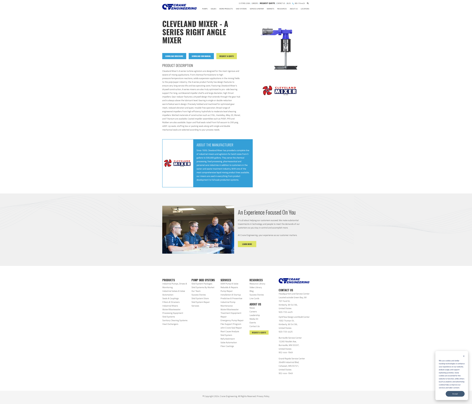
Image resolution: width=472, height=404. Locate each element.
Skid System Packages (202, 283)
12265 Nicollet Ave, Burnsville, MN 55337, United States (289, 345)
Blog (252, 291)
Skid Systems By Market (203, 287)
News (252, 307)
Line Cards (254, 298)
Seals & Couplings (170, 298)
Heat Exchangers (170, 324)
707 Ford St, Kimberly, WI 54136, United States (288, 304)
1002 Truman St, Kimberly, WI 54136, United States (288, 324)
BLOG (289, 3)
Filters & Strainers (171, 302)
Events (253, 322)
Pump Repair (227, 291)
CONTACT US (280, 3)
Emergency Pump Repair (232, 320)
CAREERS (255, 3)
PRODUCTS (168, 280)
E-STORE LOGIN (244, 3)
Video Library (256, 287)
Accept (455, 394)
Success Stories (199, 294)
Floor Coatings (227, 346)
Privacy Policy (263, 396)
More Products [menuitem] (226, 8)
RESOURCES (256, 280)
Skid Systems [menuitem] (241, 8)
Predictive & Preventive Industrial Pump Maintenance (231, 302)
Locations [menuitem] (305, 8)
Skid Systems (168, 316)
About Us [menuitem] (294, 8)
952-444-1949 (286, 352)
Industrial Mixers (170, 305)
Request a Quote (259, 332)
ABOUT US (255, 304)
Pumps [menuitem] (205, 8)
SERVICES (226, 280)
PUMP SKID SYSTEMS (203, 280)
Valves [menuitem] (213, 8)
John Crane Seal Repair (231, 327)
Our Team (196, 291)
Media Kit (254, 319)
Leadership (255, 315)
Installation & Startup (231, 294)
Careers (253, 311)
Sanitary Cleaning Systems (174, 320)
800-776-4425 (300, 3)
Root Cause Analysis (230, 331)
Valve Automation (229, 342)
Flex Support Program (231, 324)
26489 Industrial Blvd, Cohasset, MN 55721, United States (289, 366)
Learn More (247, 244)
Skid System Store (200, 298)
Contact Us (255, 326)
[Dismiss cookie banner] (464, 355)
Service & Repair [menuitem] (257, 8)
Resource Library (257, 283)
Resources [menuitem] (282, 8)
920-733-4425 (286, 312)
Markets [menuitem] (270, 8)
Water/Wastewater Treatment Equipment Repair (231, 313)
